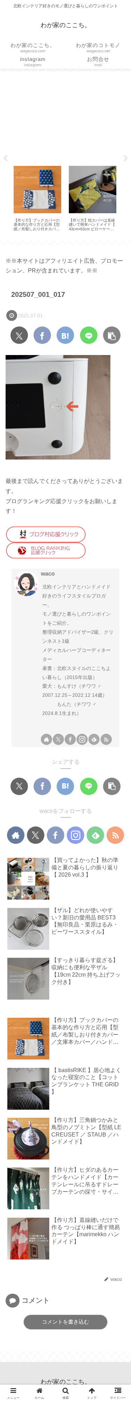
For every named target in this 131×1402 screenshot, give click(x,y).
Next (125, 158)
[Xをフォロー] (58, 739)
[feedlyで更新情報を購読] (94, 739)
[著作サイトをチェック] (46, 739)
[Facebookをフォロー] (70, 739)
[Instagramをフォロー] (82, 739)
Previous (5, 158)
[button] (112, 335)
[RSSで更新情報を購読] (106, 739)
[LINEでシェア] (88, 335)
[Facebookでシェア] (42, 335)
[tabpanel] (37, 198)
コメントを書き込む (65, 1322)
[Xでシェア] (19, 335)
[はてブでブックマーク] (65, 335)
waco (48, 574)
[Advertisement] (65, 116)
